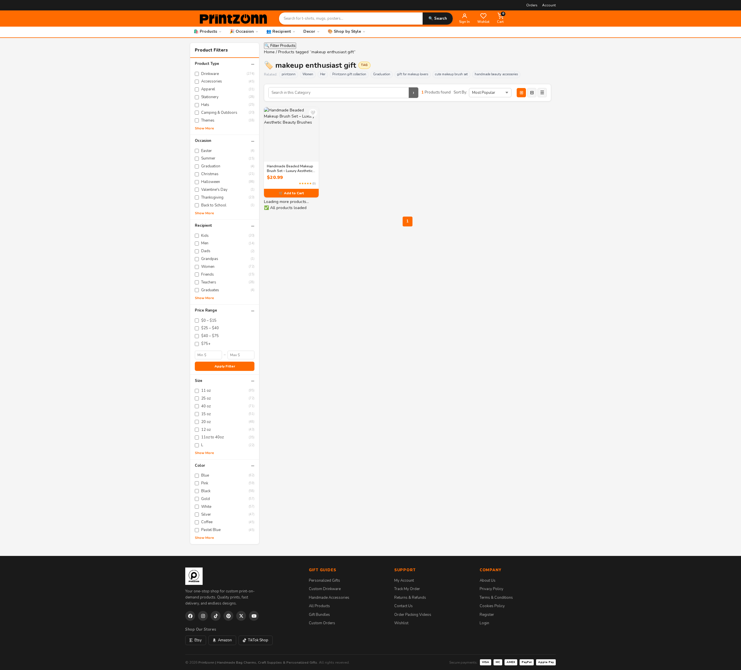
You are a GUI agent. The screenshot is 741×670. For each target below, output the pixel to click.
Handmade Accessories (329, 597)
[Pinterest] (228, 616)
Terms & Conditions (496, 597)
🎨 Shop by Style (344, 31)
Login (484, 623)
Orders (532, 5)
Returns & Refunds (410, 597)
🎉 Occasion (242, 31)
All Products (319, 606)
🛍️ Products (205, 31)
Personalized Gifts (324, 580)
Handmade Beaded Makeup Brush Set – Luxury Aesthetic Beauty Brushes (290, 168)
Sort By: (460, 92)
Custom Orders (322, 623)
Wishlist (401, 623)
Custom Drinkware (325, 589)
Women (307, 74)
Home (269, 52)
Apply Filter (224, 366)
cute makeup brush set (451, 74)
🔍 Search (437, 18)
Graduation (381, 74)
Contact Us (403, 606)
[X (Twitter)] (241, 616)
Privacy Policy (491, 589)
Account (549, 5)
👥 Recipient (278, 31)
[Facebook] (190, 616)
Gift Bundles (319, 614)
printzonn (289, 74)
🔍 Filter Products (280, 45)
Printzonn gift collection (349, 74)
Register (487, 614)
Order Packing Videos (412, 614)
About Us (488, 580)
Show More (204, 128)
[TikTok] (216, 616)
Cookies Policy (492, 606)
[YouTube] (254, 616)
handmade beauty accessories (496, 74)
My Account (404, 580)
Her (322, 74)
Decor (309, 31)
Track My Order (407, 589)
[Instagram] (203, 616)
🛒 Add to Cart (291, 193)
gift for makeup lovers (412, 74)
